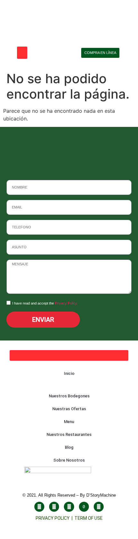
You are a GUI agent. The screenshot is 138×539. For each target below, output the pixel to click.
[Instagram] (54, 507)
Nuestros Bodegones (69, 395)
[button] (22, 53)
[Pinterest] (99, 507)
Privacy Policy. (66, 303)
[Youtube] (69, 507)
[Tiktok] (84, 507)
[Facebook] (39, 507)
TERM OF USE (88, 518)
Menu (69, 421)
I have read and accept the (45, 303)
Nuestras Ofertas (69, 408)
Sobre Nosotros (69, 460)
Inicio (69, 373)
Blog (69, 447)
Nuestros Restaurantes (69, 434)
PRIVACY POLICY (54, 518)
